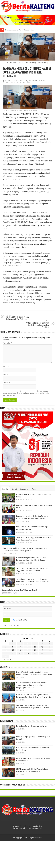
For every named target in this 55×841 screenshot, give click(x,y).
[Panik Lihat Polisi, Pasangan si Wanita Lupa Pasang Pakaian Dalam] (8, 530)
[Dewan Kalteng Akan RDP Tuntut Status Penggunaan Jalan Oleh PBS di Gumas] (8, 561)
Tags (34, 489)
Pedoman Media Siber (33, 826)
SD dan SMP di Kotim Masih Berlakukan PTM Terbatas (17, 317)
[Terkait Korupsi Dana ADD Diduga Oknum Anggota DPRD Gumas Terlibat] (8, 571)
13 (49, 647)
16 (20, 650)
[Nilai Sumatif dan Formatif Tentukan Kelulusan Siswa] (8, 497)
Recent (14, 489)
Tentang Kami (18, 826)
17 (27, 650)
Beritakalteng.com (11, 113)
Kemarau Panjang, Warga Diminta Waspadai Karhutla (24, 30)
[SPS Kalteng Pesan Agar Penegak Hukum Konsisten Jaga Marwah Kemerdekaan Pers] (8, 582)
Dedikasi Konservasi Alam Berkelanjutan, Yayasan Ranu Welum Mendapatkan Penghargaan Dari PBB (31, 685)
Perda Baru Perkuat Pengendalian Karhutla (32, 726)
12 (42, 647)
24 (27, 653)
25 (35, 653)
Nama (6, 366)
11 (35, 647)
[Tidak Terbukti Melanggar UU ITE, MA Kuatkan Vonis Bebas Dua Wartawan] (8, 540)
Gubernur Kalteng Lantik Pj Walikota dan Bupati (19, 590)
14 (5, 650)
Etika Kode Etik (19, 828)
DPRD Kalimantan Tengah (37, 80)
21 (5, 653)
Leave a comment (11, 82)
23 (20, 653)
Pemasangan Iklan (34, 828)
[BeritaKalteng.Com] (27, 6)
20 (49, 650)
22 (13, 653)
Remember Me (21, 620)
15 (13, 650)
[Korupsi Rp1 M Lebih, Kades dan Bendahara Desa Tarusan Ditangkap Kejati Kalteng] (8, 519)
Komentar (7, 343)
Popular (5, 489)
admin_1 (8, 80)
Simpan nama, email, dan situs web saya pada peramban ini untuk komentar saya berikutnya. (26, 393)
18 (35, 650)
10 (27, 647)
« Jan (3, 659)
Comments (24, 489)
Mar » (9, 659)
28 (5, 656)
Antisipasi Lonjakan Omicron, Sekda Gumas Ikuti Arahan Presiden (37, 324)
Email (5, 375)
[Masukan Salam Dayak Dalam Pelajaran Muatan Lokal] (8, 508)
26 (42, 653)
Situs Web (6, 383)
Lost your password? (11, 625)
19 (42, 650)
